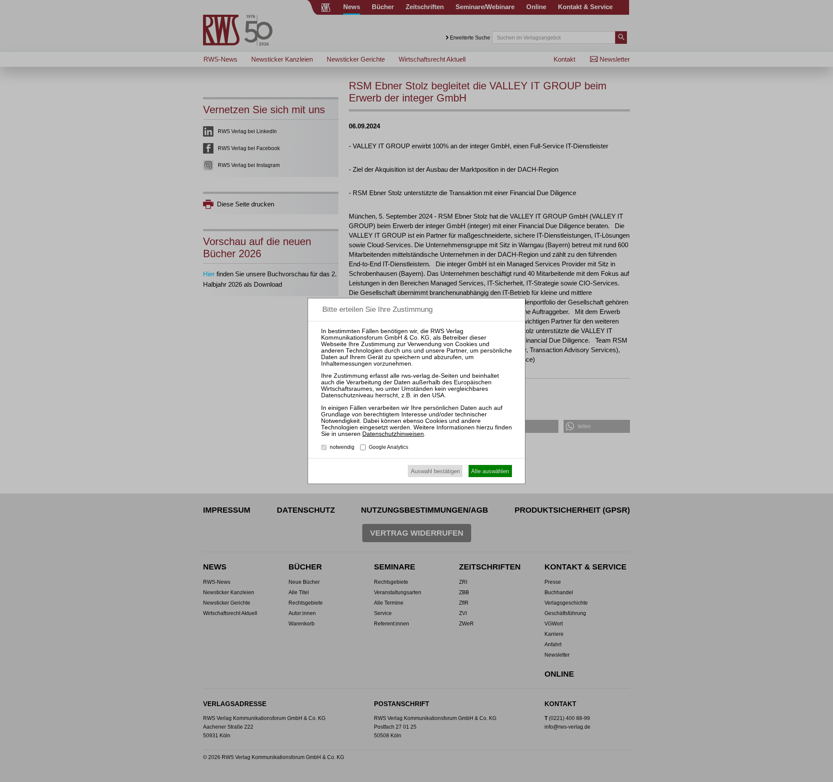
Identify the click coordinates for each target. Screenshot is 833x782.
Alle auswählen (490, 471)
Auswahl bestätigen (435, 471)
